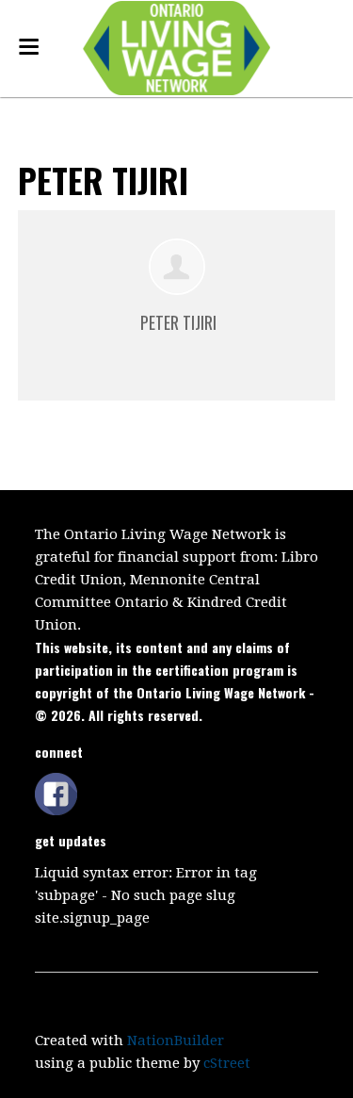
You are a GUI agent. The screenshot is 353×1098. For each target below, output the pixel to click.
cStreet (226, 1063)
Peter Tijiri (178, 322)
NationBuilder (175, 1040)
